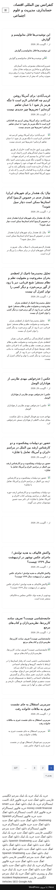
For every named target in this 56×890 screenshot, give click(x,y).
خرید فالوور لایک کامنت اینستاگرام (33, 812)
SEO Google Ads (22, 881)
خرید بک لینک (41, 795)
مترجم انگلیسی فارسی (21, 857)
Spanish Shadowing (20, 840)
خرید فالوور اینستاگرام (14, 808)
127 (15, 768)
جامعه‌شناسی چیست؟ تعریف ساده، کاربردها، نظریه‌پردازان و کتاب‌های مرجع (28, 623)
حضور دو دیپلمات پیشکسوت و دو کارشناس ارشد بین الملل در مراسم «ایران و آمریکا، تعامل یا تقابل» (28, 447)
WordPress (34, 887)
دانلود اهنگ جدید (36, 799)
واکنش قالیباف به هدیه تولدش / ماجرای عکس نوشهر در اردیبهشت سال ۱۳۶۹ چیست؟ (29, 557)
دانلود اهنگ (15, 844)
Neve (51, 887)
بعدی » (49, 775)
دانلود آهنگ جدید (29, 820)
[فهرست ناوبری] (5, 10)
